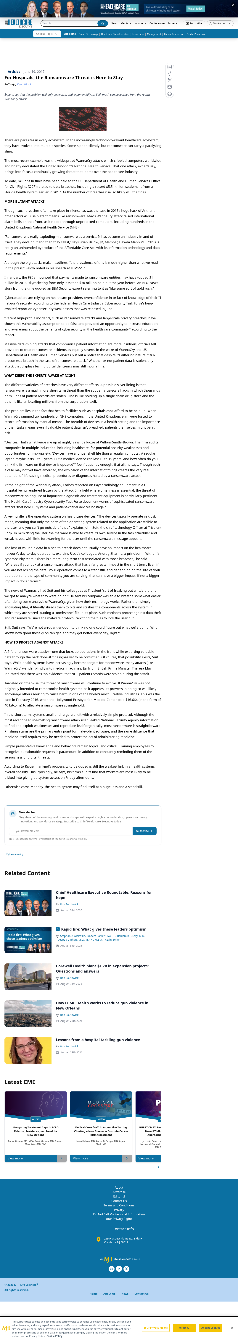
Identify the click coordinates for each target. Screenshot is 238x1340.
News (114, 23)
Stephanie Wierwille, (73, 936)
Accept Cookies (210, 1327)
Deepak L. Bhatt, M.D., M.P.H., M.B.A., (80, 939)
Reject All (184, 1327)
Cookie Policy (54, 1336)
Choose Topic (44, 33)
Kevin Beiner (113, 939)
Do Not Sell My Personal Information (119, 1214)
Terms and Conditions (119, 1205)
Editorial (119, 1196)
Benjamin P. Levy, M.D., (131, 936)
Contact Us (119, 1201)
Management (154, 34)
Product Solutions (196, 34)
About (119, 1187)
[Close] (232, 1328)
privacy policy (79, 838)
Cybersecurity (14, 854)
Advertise (119, 1192)
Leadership (138, 34)
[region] (119, 1328)
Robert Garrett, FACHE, (101, 936)
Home (93, 1293)
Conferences (157, 23)
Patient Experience (174, 34)
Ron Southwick (69, 904)
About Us (109, 1293)
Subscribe (142, 831)
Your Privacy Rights (119, 1219)
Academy (141, 23)
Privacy (119, 1210)
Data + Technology (88, 34)
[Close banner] (233, 4)
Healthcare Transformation (115, 34)
